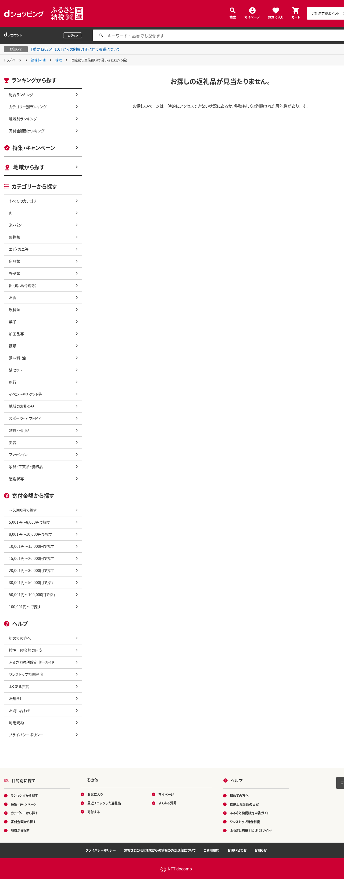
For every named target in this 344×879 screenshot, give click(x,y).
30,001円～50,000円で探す (32, 582)
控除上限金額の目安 (25, 650)
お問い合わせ (20, 710)
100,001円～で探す (25, 606)
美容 (12, 442)
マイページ (252, 17)
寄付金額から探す (23, 821)
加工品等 (16, 333)
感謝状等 (16, 478)
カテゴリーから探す (24, 813)
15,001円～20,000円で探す (32, 558)
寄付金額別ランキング (26, 130)
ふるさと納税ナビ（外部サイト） (251, 830)
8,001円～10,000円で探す (30, 534)
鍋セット (15, 370)
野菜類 (14, 273)
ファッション (18, 454)
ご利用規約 (211, 850)
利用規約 (16, 722)
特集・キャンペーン (33, 148)
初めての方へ (20, 638)
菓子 (12, 321)
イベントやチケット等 (25, 394)
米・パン (15, 225)
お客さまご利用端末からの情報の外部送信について (160, 850)
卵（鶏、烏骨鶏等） (23, 285)
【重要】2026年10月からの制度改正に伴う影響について (75, 49)
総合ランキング (21, 94)
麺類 (12, 345)
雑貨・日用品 (19, 430)
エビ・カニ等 (18, 249)
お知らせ (16, 698)
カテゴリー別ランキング (27, 106)
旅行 (12, 382)
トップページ (13, 60)
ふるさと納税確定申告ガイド (32, 662)
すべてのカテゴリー (24, 200)
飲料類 (14, 309)
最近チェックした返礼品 (104, 803)
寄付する (93, 811)
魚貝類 (14, 261)
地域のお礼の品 (21, 406)
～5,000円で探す (23, 510)
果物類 (14, 237)
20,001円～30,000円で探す (32, 570)
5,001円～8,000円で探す (29, 522)
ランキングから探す (24, 795)
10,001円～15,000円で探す (32, 546)
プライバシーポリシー (26, 734)
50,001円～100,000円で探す (33, 594)
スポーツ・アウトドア (25, 418)
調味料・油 (38, 60)
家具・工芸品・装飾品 (26, 466)
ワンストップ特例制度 (26, 674)
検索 (233, 17)
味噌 (58, 60)
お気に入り (275, 17)
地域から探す (28, 167)
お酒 (12, 297)
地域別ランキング (23, 118)
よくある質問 (19, 686)
